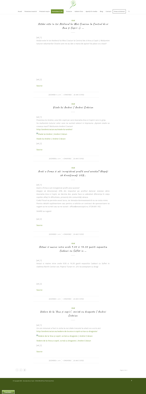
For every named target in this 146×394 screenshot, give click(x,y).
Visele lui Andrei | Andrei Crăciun (73, 107)
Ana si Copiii (80, 95)
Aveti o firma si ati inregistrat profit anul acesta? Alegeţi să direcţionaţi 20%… (73, 173)
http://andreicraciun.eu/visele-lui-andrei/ (54, 129)
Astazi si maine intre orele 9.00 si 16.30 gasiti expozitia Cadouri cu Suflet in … (73, 249)
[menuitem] (20, 11)
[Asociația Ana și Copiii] (73, 4)
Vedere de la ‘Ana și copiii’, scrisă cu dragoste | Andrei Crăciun (73, 313)
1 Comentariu (66, 299)
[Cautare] (128, 11)
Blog (73, 20)
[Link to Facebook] (131, 380)
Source (39, 85)
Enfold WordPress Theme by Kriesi (44, 381)
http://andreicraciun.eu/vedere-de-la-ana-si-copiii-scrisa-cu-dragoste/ (66, 331)
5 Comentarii (67, 95)
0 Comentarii (67, 159)
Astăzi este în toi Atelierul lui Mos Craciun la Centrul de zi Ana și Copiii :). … (73, 26)
